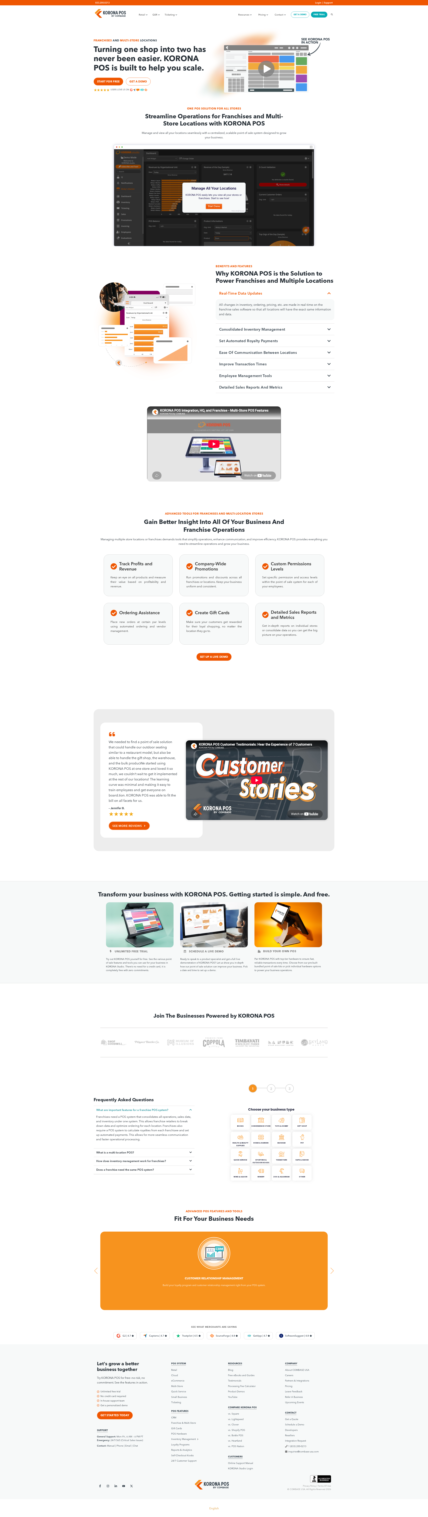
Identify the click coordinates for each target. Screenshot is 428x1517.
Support (328, 2)
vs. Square (233, 1413)
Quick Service (178, 1391)
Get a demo (138, 81)
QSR (154, 14)
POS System (178, 1363)
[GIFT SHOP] (302, 1129)
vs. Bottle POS (235, 1435)
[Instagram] (108, 1486)
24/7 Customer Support (183, 1460)
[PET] (302, 1146)
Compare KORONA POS (242, 1407)
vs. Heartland (235, 1440)
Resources (243, 14)
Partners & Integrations (297, 1380)
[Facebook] (100, 1486)
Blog (230, 1369)
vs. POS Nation (236, 1446)
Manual (111, 1445)
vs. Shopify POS (236, 1430)
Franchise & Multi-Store (183, 1422)
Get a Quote (291, 1419)
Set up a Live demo (214, 656)
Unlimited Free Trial (131, 951)
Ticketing (170, 14)
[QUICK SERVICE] (240, 1163)
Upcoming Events (294, 1402)
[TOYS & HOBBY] (282, 1129)
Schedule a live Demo (206, 951)
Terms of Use (324, 1486)
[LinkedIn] (116, 1486)
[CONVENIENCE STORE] (261, 1129)
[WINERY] (261, 1180)
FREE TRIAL (319, 14)
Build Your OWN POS (279, 951)
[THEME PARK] (282, 1163)
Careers (289, 1375)
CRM (173, 1417)
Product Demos (236, 1391)
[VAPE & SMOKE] (302, 1163)
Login (318, 2)
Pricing (262, 14)
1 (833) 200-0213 (297, 1446)
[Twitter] (131, 1486)
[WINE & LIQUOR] (240, 1180)
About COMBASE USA (297, 1369)
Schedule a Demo (294, 1424)
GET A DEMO (300, 14)
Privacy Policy (309, 1486)
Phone (120, 1445)
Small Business (179, 1396)
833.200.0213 (102, 2)
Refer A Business (294, 1396)
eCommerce (177, 1380)
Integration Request (295, 1440)
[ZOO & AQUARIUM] (282, 1180)
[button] (193, 1439)
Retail (142, 14)
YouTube (232, 1396)
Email (128, 1445)
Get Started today (114, 1415)
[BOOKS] (240, 1129)
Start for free (108, 81)
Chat (135, 1445)
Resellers (290, 1435)
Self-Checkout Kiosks (182, 1455)
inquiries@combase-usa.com (303, 1451)
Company (291, 1363)
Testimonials (234, 1380)
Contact (279, 14)
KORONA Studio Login (240, 1468)
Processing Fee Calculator (242, 1386)
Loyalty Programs (180, 1444)
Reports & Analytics (181, 1449)
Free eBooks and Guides (241, 1375)
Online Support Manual (240, 1463)
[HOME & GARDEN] (261, 1146)
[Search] (330, 15)
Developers (291, 1430)
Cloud (174, 1375)
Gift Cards (176, 1428)
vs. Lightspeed (236, 1419)
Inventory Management (183, 1439)
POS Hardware (179, 1433)
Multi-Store (177, 1386)
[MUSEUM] (282, 1146)
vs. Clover (233, 1424)
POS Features (179, 1411)
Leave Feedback (293, 1391)
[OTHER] (302, 1180)
